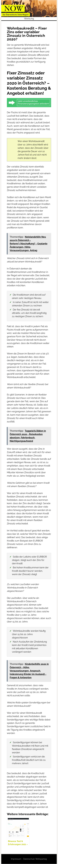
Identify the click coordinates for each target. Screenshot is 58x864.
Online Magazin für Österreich (29, 8)
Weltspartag (41, 859)
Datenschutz (29, 859)
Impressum (16, 859)
